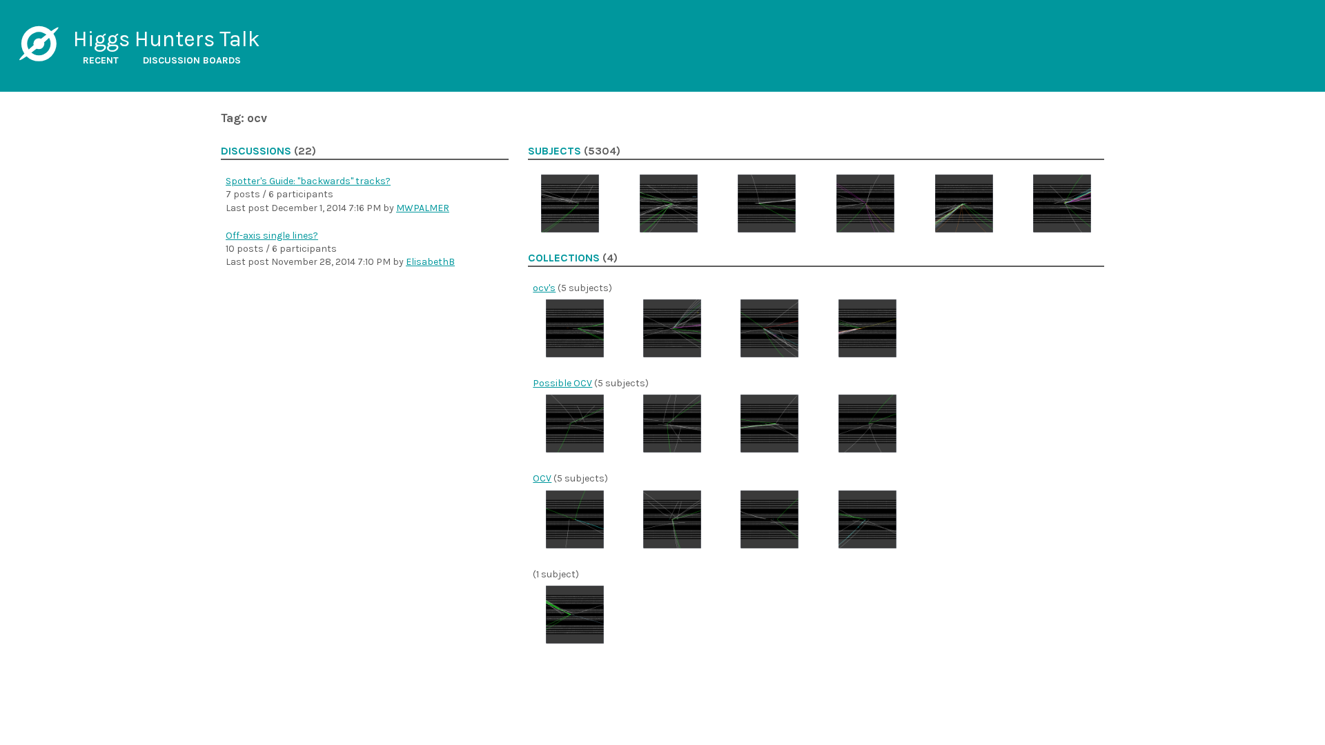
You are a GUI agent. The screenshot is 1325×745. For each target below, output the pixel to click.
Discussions (256, 151)
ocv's (544, 288)
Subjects (554, 151)
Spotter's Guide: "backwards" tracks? (308, 181)
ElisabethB (430, 262)
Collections (564, 258)
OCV (542, 478)
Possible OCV (562, 383)
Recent (101, 60)
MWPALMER (422, 208)
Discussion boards (192, 60)
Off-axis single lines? (272, 235)
